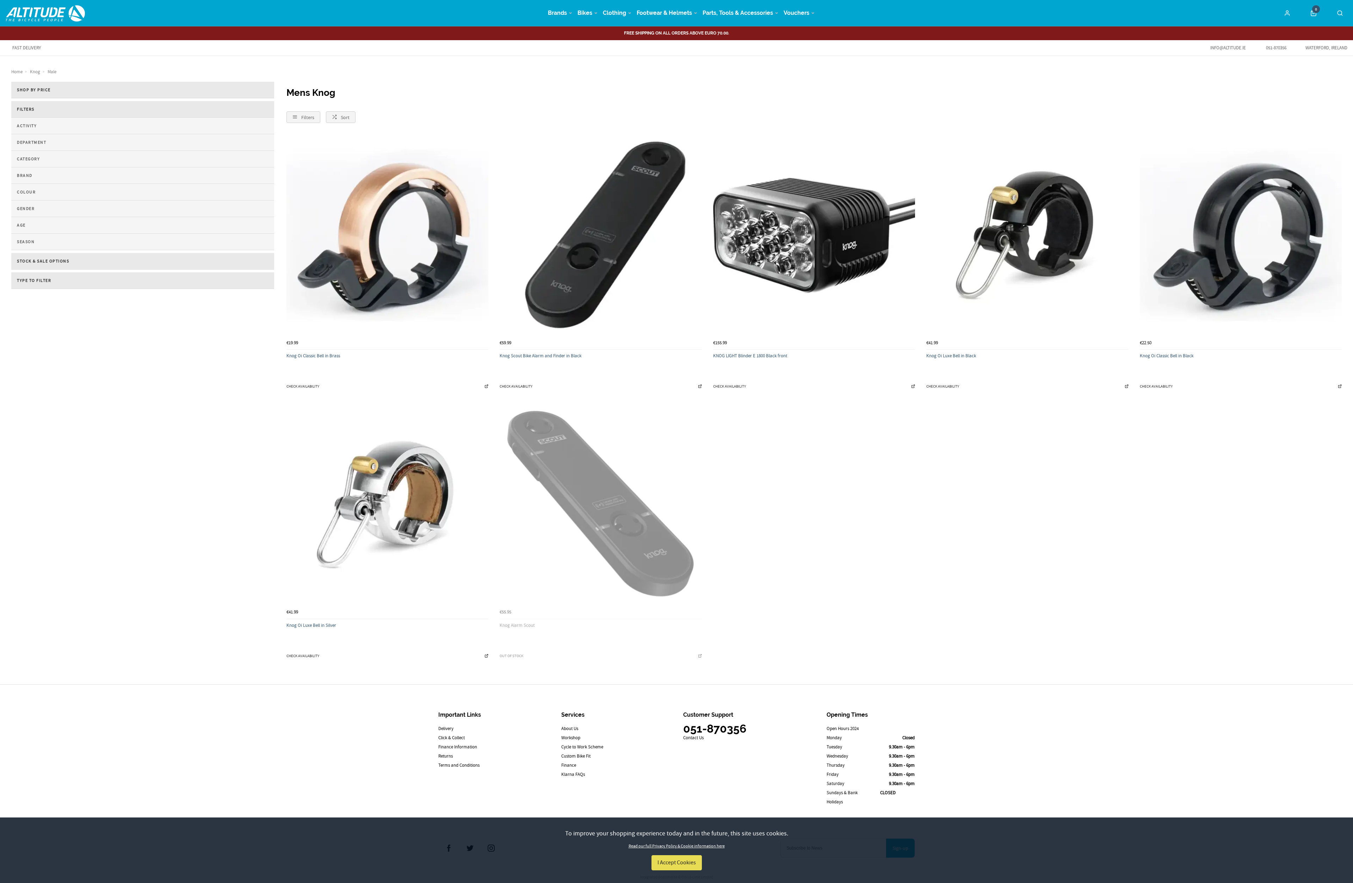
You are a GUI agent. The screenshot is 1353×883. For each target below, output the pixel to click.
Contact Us (693, 738)
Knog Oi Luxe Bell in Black (951, 356)
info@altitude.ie (1228, 48)
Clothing (614, 13)
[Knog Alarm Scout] (601, 505)
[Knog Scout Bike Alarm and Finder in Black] (601, 235)
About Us (569, 728)
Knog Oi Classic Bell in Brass (313, 356)
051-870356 (1275, 48)
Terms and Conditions (459, 765)
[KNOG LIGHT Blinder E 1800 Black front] (814, 235)
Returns (445, 756)
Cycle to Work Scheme (582, 747)
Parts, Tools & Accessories (738, 13)
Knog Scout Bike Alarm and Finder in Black (540, 356)
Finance (568, 765)
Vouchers (796, 13)
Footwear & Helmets (664, 13)
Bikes (584, 13)
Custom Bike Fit (576, 756)
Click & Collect (451, 738)
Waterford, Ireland (1326, 48)
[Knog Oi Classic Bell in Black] (1241, 235)
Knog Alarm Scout (517, 625)
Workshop (570, 738)
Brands (557, 13)
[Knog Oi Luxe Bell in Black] (1027, 235)
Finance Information (457, 747)
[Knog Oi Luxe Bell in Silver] (387, 505)
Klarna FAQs (573, 774)
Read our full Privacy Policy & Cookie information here (677, 846)
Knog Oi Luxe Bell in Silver (311, 625)
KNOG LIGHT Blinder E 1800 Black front (750, 356)
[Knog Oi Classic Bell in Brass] (387, 235)
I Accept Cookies (676, 862)
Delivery (445, 728)
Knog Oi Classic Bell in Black (1166, 356)
